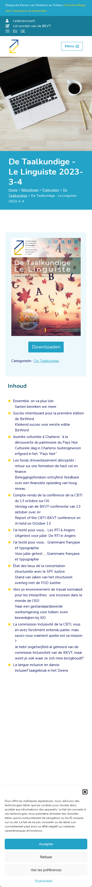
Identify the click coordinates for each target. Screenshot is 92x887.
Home (12, 190)
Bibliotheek (29, 190)
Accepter (46, 844)
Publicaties (50, 190)
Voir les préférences (46, 870)
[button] (85, 791)
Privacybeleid (43, 881)
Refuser (46, 857)
